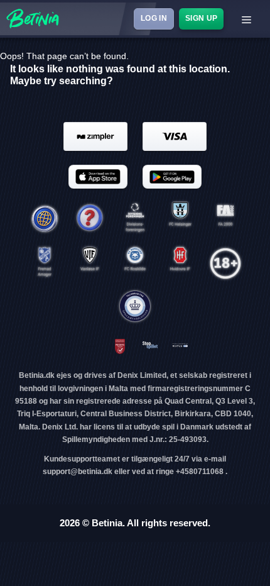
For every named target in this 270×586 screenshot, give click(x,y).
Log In (153, 18)
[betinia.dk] (90, 218)
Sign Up (201, 18)
